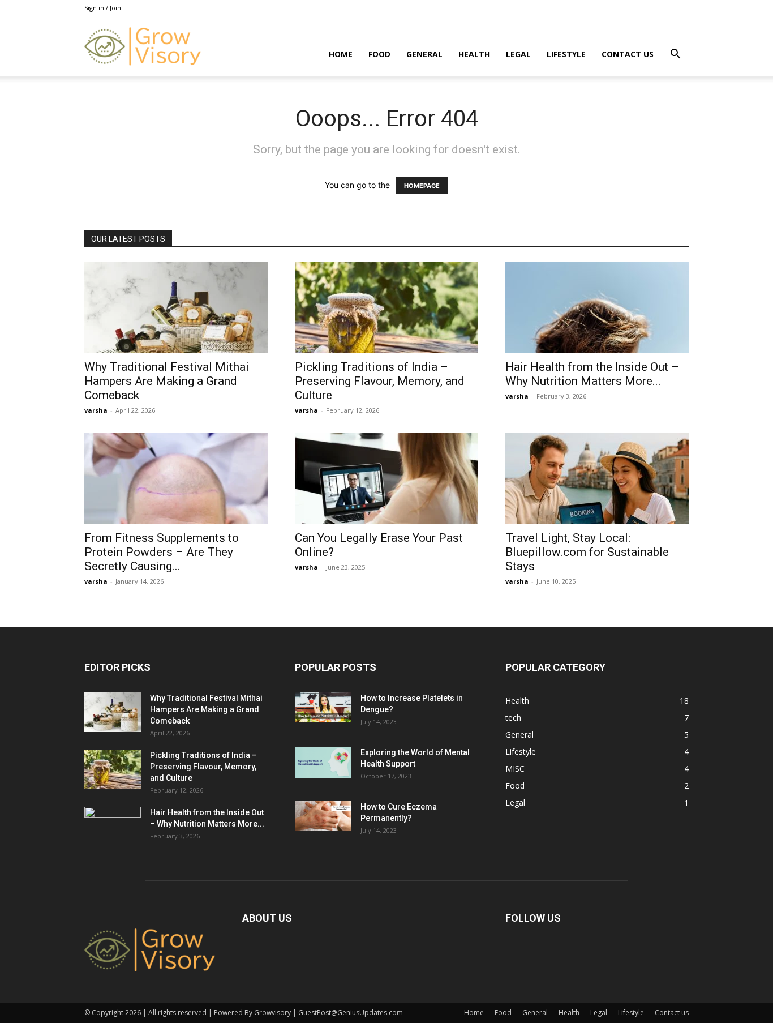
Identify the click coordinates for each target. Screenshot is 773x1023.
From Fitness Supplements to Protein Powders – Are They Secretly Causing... (161, 552)
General (424, 54)
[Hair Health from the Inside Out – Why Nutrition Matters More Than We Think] (597, 307)
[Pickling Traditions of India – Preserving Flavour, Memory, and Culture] (386, 307)
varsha (96, 410)
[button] (675, 55)
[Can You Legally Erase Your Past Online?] (386, 478)
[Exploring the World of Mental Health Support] (323, 762)
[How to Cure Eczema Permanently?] (323, 816)
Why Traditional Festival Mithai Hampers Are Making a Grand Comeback (166, 381)
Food (379, 54)
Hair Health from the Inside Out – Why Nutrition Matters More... (592, 374)
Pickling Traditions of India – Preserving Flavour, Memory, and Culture (380, 381)
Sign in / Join (102, 7)
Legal (518, 54)
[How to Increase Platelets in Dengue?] (323, 707)
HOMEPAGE (422, 186)
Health (474, 54)
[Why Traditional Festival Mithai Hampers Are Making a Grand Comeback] (176, 307)
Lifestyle (566, 54)
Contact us (628, 54)
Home (341, 54)
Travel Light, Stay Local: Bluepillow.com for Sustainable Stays (587, 552)
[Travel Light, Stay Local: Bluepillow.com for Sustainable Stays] (597, 478)
